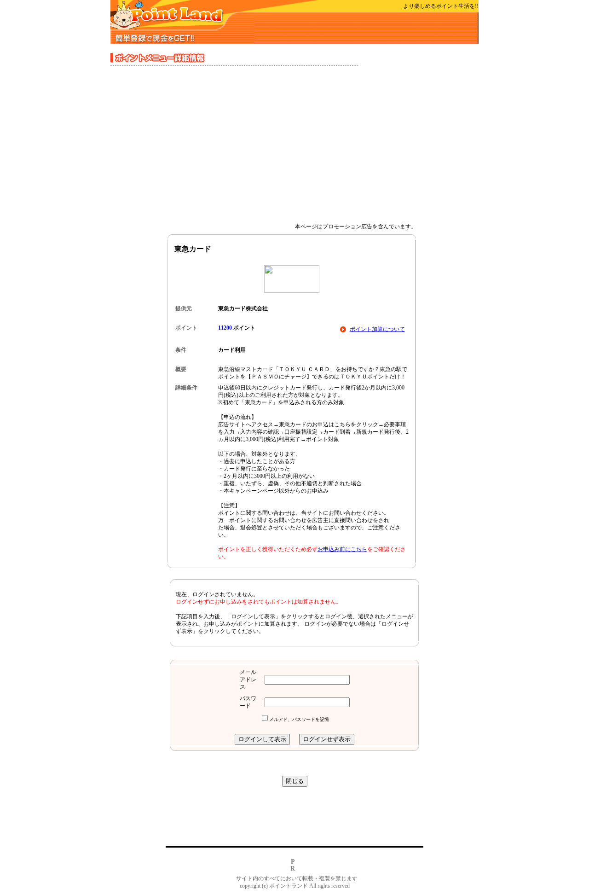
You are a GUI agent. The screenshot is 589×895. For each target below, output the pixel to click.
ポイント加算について (377, 329)
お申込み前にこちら (342, 549)
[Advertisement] (294, 144)
